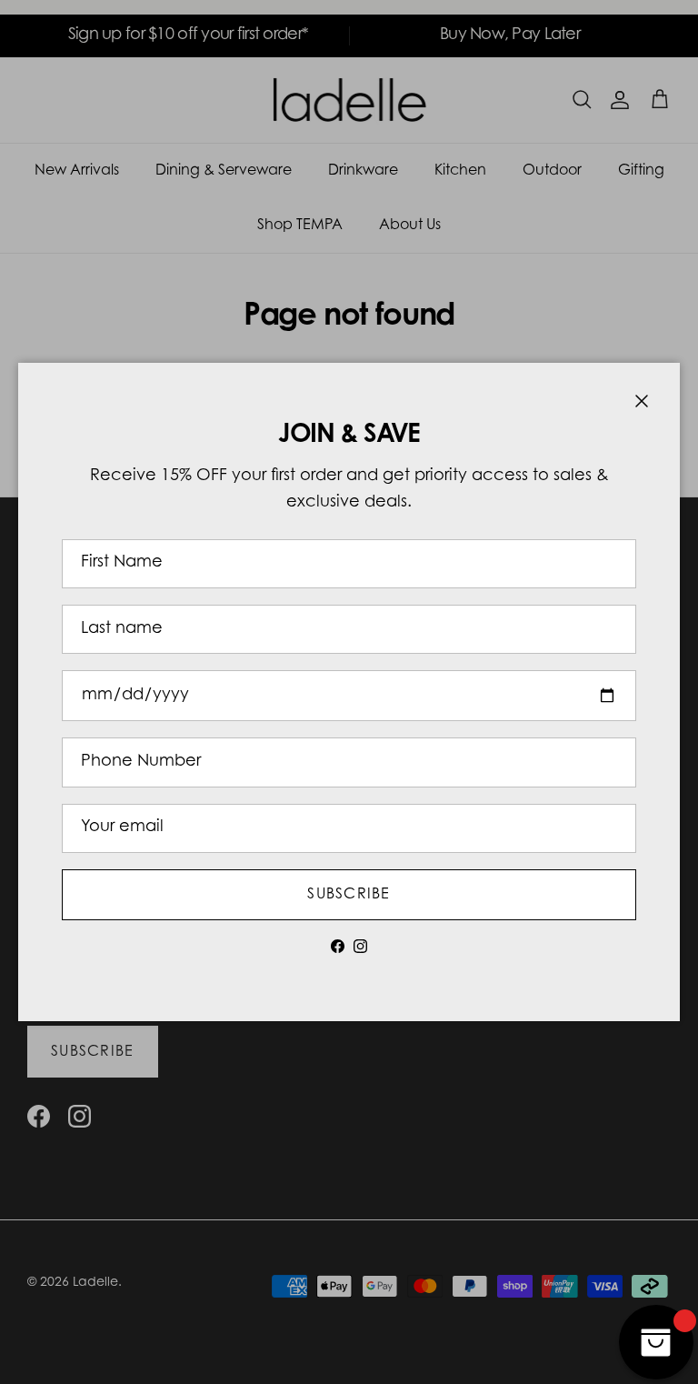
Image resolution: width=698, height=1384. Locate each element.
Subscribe (349, 895)
